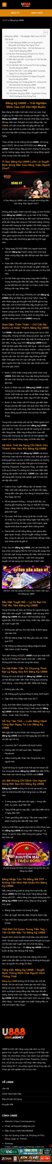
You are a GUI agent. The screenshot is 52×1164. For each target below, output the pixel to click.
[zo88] (26, 1158)
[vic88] (26, 1152)
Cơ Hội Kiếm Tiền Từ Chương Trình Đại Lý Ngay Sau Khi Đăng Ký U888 (27, 66)
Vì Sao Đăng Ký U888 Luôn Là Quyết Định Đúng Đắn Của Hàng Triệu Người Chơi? (26, 43)
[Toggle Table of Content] (44, 32)
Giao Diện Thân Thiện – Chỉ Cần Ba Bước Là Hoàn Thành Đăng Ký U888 (26, 49)
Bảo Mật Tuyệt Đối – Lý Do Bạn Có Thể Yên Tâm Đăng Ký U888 (28, 60)
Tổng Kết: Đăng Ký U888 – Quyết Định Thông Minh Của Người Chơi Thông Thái (28, 94)
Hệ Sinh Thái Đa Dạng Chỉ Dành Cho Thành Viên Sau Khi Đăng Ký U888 (26, 55)
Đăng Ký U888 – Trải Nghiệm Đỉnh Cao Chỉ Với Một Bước (25, 38)
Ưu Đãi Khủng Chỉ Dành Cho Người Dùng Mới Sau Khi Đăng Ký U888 (27, 77)
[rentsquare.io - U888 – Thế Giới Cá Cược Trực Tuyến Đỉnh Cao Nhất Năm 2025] (26, 4)
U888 (4, 20)
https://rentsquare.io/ (24, 1121)
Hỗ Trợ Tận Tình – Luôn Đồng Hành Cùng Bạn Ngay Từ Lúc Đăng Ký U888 (27, 72)
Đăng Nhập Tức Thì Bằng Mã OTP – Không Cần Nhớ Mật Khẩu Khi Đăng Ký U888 (28, 83)
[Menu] (4, 5)
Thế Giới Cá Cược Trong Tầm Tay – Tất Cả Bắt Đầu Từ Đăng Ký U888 (27, 89)
